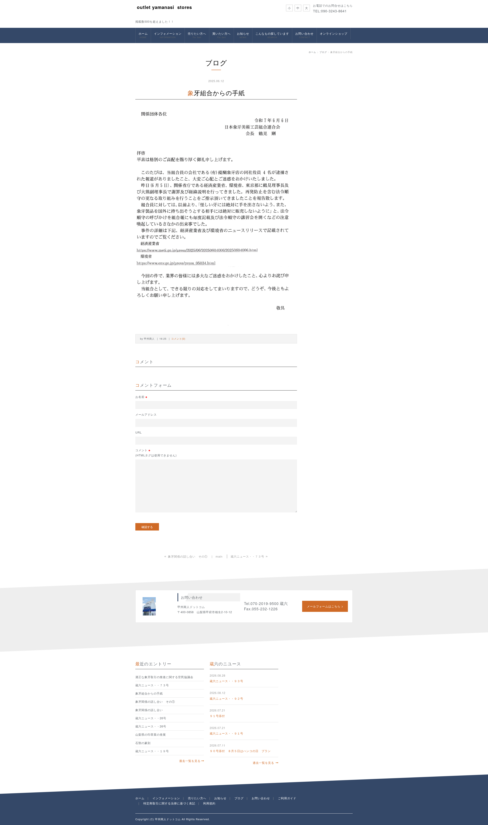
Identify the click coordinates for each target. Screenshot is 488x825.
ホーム (143, 35)
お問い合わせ (304, 35)
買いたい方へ (221, 35)
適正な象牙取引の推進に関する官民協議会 (164, 677)
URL (138, 432)
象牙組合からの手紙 (149, 693)
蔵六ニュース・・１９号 (152, 751)
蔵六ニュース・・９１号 (226, 733)
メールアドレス (146, 414)
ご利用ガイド (287, 798)
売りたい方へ (197, 35)
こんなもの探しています (272, 35)
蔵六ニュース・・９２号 (226, 698)
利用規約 (209, 803)
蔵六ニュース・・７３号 (152, 685)
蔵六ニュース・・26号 (150, 718)
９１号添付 (217, 716)
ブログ (323, 52)
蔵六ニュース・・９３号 (226, 681)
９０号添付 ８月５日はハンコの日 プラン (240, 751)
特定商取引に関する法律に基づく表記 (169, 803)
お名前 (141, 397)
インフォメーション (167, 35)
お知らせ (243, 35)
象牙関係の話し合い (149, 710)
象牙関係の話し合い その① (155, 701)
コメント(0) (178, 338)
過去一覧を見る (190, 761)
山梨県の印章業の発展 (150, 734)
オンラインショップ (333, 33)
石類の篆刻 (143, 743)
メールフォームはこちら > (325, 606)
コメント (156, 452)
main (219, 556)
